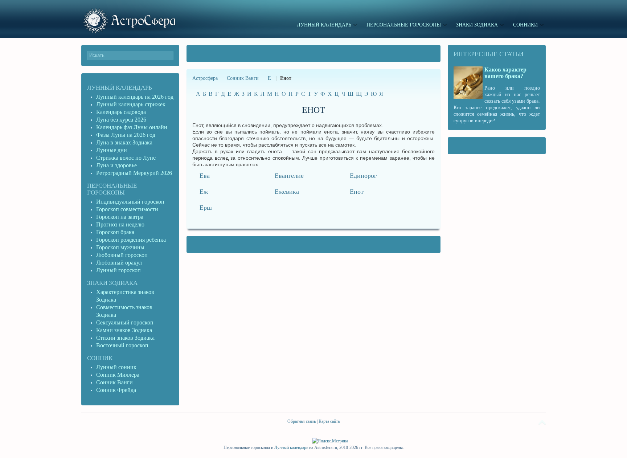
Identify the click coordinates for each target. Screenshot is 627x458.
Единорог (363, 175)
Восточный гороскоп (122, 345)
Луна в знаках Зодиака (124, 142)
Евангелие (289, 175)
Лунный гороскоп (118, 270)
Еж (204, 191)
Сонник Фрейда (116, 390)
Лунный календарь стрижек (130, 104)
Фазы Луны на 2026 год (125, 135)
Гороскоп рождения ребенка (131, 240)
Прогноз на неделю (120, 224)
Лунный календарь (119, 87)
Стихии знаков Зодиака (125, 338)
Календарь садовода (121, 112)
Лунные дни (111, 150)
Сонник (99, 358)
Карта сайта (329, 421)
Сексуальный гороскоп (124, 322)
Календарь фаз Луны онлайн (131, 127)
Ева (205, 175)
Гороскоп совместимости (127, 209)
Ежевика (287, 191)
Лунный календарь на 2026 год (134, 97)
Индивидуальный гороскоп (130, 202)
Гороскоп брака (115, 232)
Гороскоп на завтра (119, 217)
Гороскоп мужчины (120, 247)
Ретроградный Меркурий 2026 (134, 173)
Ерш (206, 207)
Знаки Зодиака (112, 282)
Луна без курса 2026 (121, 119)
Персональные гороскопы (112, 189)
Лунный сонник (116, 367)
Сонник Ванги (243, 78)
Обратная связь (301, 421)
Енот (357, 191)
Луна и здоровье (116, 165)
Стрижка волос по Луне (126, 158)
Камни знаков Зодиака (124, 330)
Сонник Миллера (117, 375)
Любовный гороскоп (122, 255)
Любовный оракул (119, 262)
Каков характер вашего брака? (505, 72)
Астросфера (205, 78)
